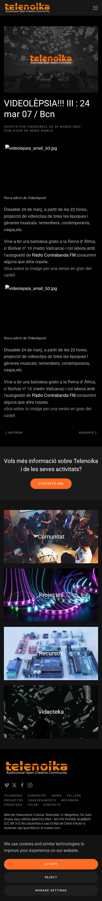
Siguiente (86, 432)
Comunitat (37, 795)
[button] (95, 8)
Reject (51, 877)
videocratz (37, 126)
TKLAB (32, 804)
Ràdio (38, 255)
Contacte (52, 804)
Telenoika (13, 795)
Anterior (15, 432)
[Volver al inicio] (27, 8)
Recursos (70, 800)
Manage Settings (51, 890)
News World (41, 130)
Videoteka (13, 804)
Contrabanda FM (60, 255)
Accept (51, 864)
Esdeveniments (42, 800)
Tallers (74, 795)
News (56, 795)
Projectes (13, 800)
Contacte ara (51, 483)
